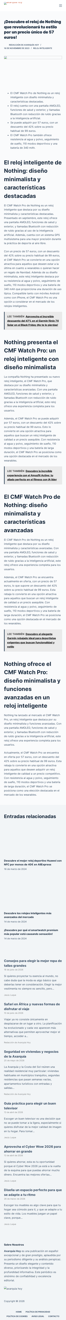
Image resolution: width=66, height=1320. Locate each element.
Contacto (53, 1316)
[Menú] (60, 5)
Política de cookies (17, 1316)
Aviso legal (38, 1316)
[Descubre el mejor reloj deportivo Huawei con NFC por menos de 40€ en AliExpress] (33, 839)
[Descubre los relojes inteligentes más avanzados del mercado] (33, 892)
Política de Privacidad (38, 1312)
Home (19, 1312)
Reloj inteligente (42, 48)
